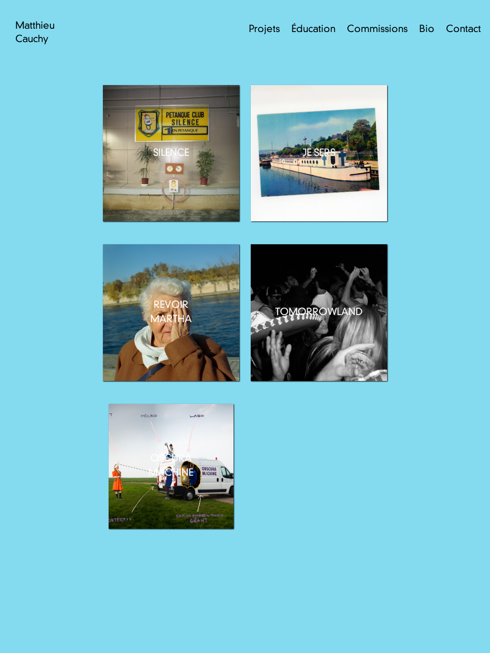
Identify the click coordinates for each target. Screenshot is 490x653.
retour (453, 633)
